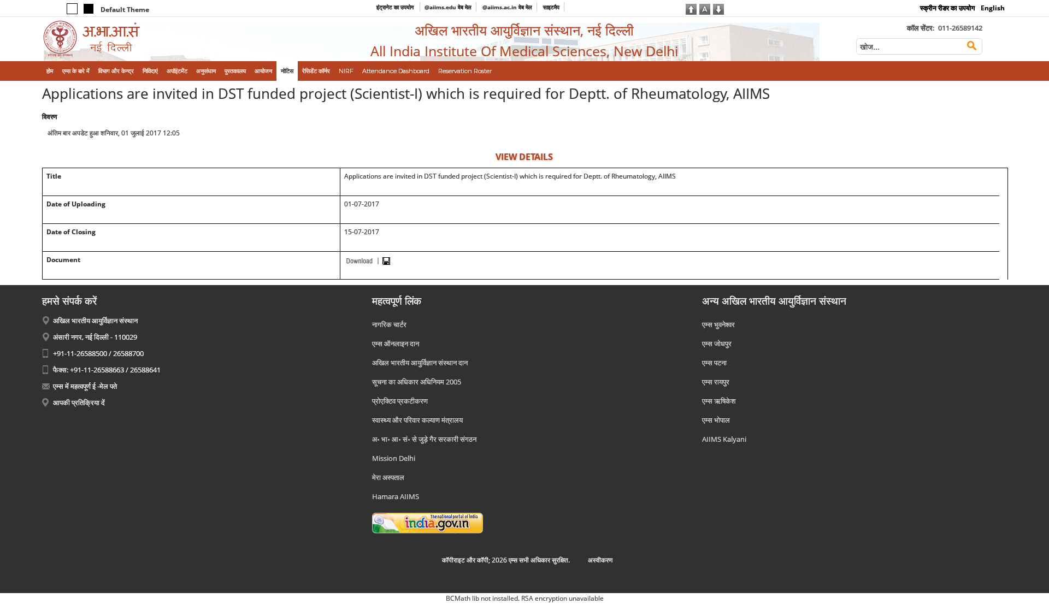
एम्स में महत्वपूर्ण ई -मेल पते (85, 386)
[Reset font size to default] (704, 8)
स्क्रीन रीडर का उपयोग (947, 8)
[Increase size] (691, 8)
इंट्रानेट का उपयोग (395, 7)
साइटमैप (551, 7)
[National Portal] (427, 522)
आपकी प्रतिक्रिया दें (79, 402)
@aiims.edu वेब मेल (448, 7)
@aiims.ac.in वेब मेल (507, 7)
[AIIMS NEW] (153, 39)
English (993, 8)
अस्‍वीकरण (600, 560)
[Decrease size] (718, 8)
